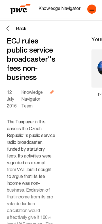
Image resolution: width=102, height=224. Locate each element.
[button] (91, 9)
